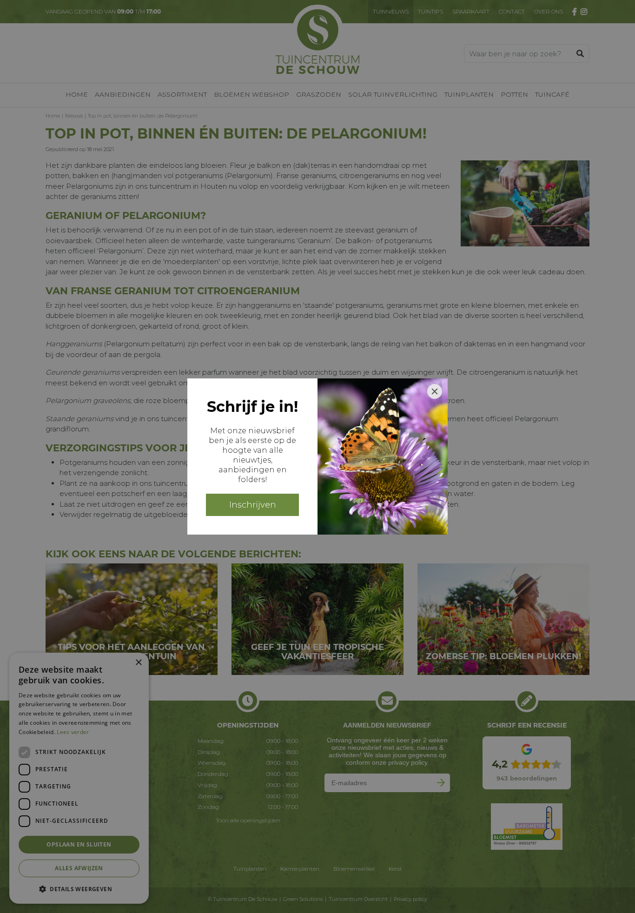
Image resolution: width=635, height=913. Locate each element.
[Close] (434, 391)
